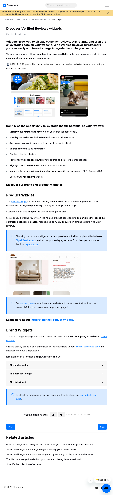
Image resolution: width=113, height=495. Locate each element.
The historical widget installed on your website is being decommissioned (43, 459)
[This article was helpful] (53, 414)
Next (102, 427)
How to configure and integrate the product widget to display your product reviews (49, 444)
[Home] (10, 5)
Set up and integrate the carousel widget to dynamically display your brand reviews (49, 454)
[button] (107, 5)
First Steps (57, 19)
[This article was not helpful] (61, 414)
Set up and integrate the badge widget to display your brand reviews (42, 449)
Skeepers (8, 19)
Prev (11, 427)
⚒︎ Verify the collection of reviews (23, 464)
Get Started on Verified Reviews (32, 19)
